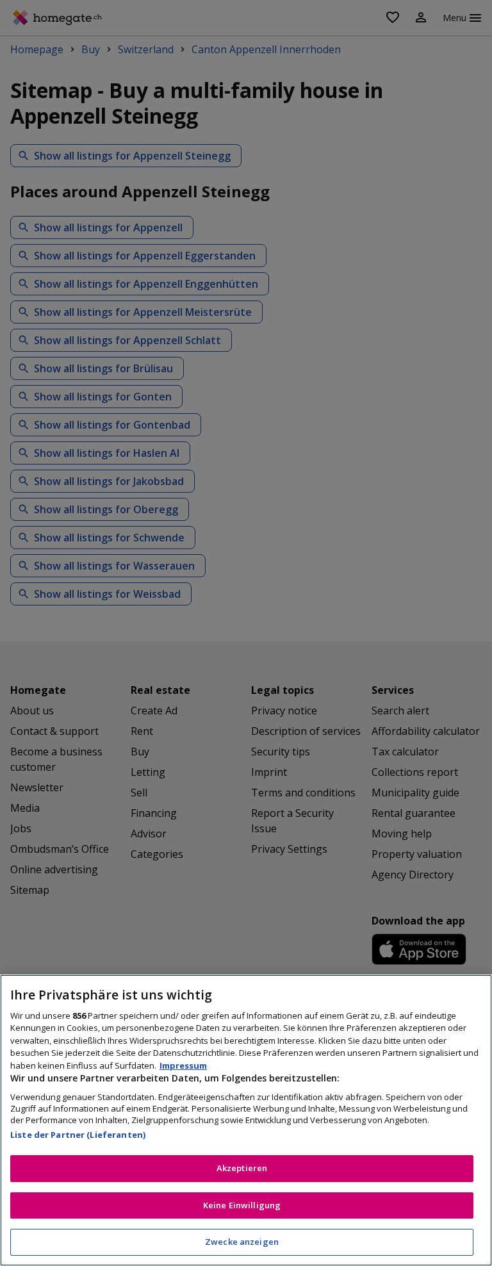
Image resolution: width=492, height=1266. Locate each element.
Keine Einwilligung (242, 1205)
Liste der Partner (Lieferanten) (77, 1134)
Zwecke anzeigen (242, 1241)
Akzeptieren (242, 1168)
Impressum (183, 1065)
